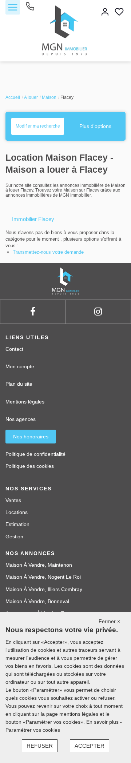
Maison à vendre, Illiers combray (43, 589)
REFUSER (40, 746)
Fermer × (109, 621)
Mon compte (19, 366)
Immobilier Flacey (33, 219)
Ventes (13, 500)
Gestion (14, 536)
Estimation (17, 524)
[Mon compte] (105, 12)
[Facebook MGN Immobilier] (32, 311)
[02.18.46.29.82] (30, 9)
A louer (31, 97)
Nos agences (20, 419)
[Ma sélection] (119, 12)
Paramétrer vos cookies (32, 730)
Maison (49, 97)
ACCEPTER (89, 746)
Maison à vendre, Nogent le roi (43, 577)
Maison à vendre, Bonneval (37, 601)
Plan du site (18, 384)
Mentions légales (24, 402)
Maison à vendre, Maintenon (38, 565)
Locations (16, 512)
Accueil (12, 97)
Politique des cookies (29, 466)
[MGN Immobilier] (65, 30)
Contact (14, 349)
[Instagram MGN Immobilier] (98, 311)
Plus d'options (95, 126)
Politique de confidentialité (35, 454)
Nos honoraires (30, 436)
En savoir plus (103, 722)
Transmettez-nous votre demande (48, 252)
